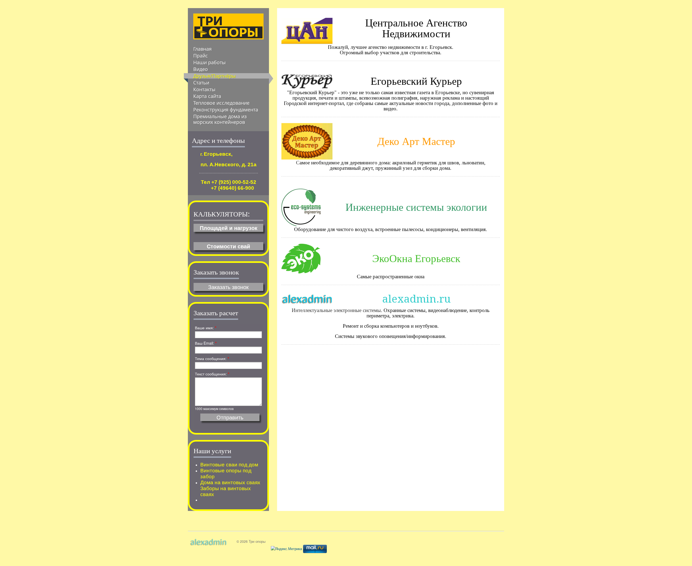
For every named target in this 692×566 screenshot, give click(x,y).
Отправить (230, 417)
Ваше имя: (205, 327)
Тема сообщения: (212, 358)
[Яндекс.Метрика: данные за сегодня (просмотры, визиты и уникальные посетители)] (286, 548)
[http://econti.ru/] (301, 258)
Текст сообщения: (212, 374)
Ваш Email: (206, 343)
